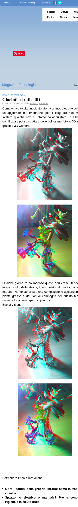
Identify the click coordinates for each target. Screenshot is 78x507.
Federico (34, 103)
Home (7, 3)
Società (51, 12)
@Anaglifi (43, 103)
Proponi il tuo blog (27, 3)
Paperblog (20, 14)
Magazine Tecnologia (19, 85)
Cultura (64, 12)
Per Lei (50, 17)
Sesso (63, 17)
